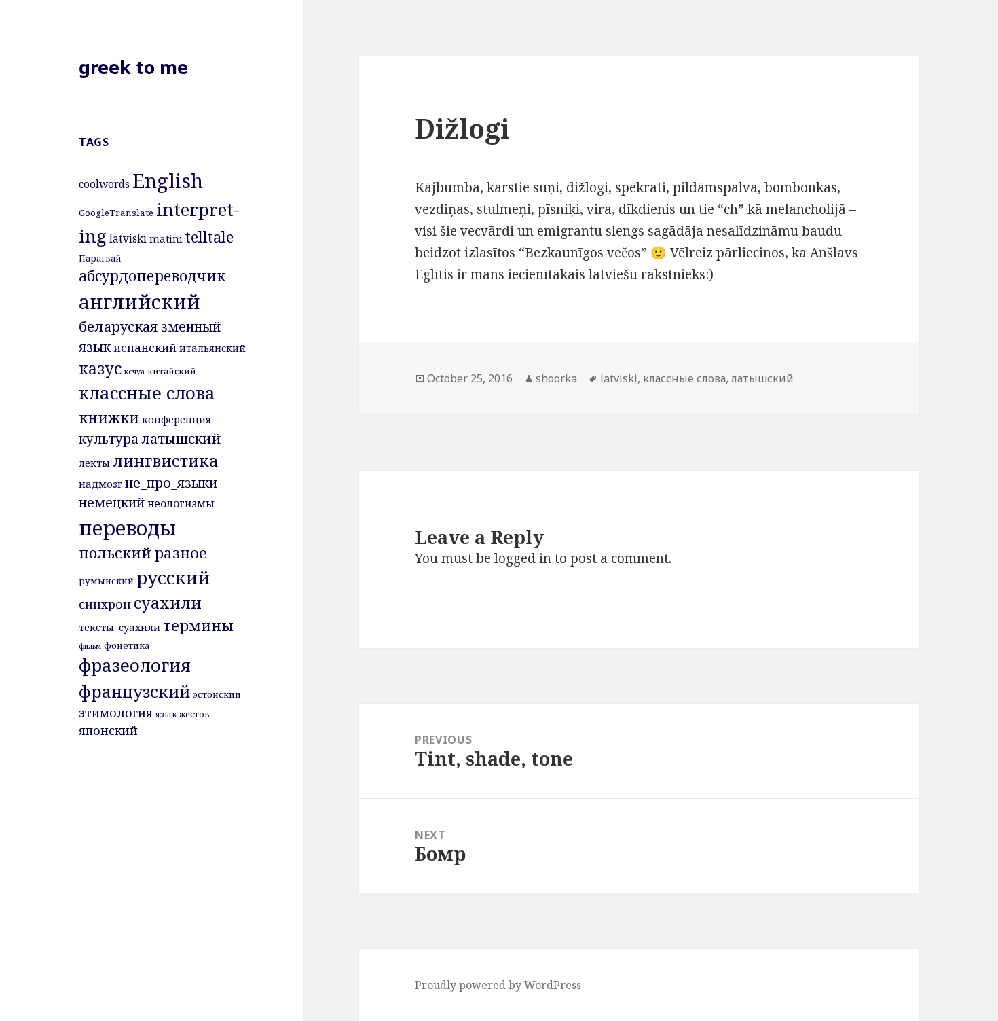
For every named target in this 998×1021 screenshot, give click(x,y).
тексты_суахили (119, 627)
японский (108, 730)
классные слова (147, 393)
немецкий (112, 502)
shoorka (556, 378)
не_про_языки (171, 482)
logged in (522, 558)
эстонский (217, 694)
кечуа (134, 371)
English (167, 180)
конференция (176, 419)
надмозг (100, 483)
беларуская (118, 326)
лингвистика (166, 460)
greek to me (133, 66)
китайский (171, 371)
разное (180, 552)
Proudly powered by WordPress (498, 985)
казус (100, 368)
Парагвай (100, 258)
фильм (90, 646)
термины (198, 625)
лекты (94, 462)
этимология (116, 712)
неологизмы (181, 503)
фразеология (135, 665)
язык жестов (182, 714)
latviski (128, 238)
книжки (109, 417)
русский (173, 577)
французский (134, 691)
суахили (168, 602)
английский (139, 302)
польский (115, 552)
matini (166, 238)
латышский (181, 438)
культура (108, 438)
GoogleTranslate (116, 213)
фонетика (127, 645)
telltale (209, 236)
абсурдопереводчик (152, 275)
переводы (127, 527)
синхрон (105, 604)
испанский (145, 347)
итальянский (212, 348)
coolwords (104, 184)
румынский (106, 581)
